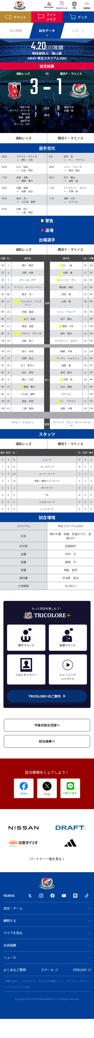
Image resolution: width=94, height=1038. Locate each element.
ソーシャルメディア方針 (17, 987)
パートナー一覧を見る (46, 858)
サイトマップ (28, 981)
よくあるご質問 (14, 969)
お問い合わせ (11, 981)
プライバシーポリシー (77, 981)
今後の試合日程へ (47, 725)
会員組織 (9, 945)
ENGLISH (79, 969)
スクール (47, 969)
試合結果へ (47, 741)
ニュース (9, 957)
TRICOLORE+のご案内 (44, 696)
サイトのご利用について (50, 981)
